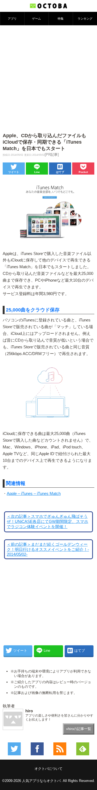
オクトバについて (48, 769)
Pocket (83, 172)
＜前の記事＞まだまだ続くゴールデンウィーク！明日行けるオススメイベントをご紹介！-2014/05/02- (48, 549)
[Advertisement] (48, 76)
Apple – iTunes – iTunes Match (34, 493)
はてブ (60, 172)
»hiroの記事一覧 (78, 729)
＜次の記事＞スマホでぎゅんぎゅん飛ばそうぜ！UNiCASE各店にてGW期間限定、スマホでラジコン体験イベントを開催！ (47, 521)
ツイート (13, 172)
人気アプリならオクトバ (41, 781)
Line (37, 172)
